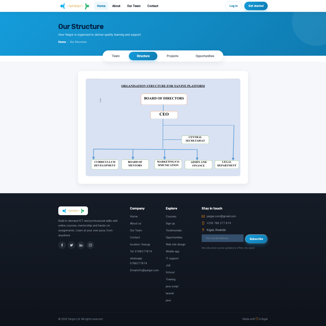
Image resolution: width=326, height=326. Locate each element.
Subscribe (256, 239)
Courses (171, 216)
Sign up (170, 223)
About (116, 6)
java (168, 300)
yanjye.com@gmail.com (221, 216)
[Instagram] (90, 245)
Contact (152, 6)
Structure (143, 56)
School (170, 272)
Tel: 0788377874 (141, 251)
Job (168, 265)
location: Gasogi (140, 244)
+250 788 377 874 (219, 223)
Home (101, 6)
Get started (256, 6)
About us (135, 223)
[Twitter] (71, 245)
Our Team (134, 6)
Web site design (175, 244)
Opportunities (205, 56)
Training (170, 279)
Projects (172, 56)
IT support (172, 258)
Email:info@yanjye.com (144, 270)
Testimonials (174, 230)
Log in (234, 6)
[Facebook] (62, 245)
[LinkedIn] (81, 245)
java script (172, 286)
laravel (170, 293)
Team (116, 56)
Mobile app (172, 251)
